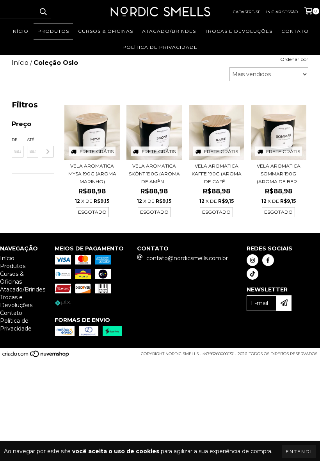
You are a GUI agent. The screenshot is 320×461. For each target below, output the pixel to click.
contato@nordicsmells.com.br (187, 258)
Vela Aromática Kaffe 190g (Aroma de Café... (217, 173)
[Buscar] (43, 11)
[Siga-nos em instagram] (252, 260)
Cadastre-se (247, 11)
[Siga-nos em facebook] (268, 260)
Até (30, 139)
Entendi (299, 451)
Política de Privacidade (160, 47)
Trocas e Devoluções (238, 31)
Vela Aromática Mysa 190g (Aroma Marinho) (92, 173)
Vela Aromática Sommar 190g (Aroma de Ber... (278, 173)
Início (19, 31)
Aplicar (47, 151)
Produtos (53, 31)
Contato (295, 31)
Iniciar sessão (282, 11)
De (15, 139)
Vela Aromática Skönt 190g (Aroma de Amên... (154, 173)
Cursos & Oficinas (105, 31)
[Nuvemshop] (36, 356)
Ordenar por (294, 59)
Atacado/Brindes (169, 31)
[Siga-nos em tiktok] (252, 274)
